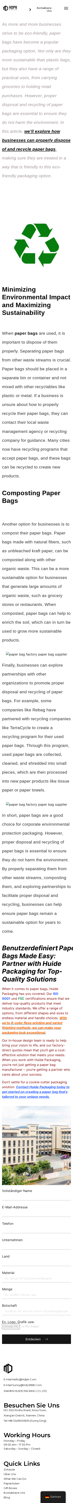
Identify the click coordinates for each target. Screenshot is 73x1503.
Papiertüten (11, 1483)
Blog (7, 1497)
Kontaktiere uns (14, 1492)
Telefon (7, 1223)
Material (8, 1272)
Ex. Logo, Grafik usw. (18, 1321)
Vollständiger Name (17, 1190)
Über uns (10, 1474)
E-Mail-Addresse (15, 1207)
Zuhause (9, 1469)
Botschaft (9, 1305)
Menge (7, 1289)
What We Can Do (15, 1478)
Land (6, 1256)
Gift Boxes (10, 1488)
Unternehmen (12, 1240)
